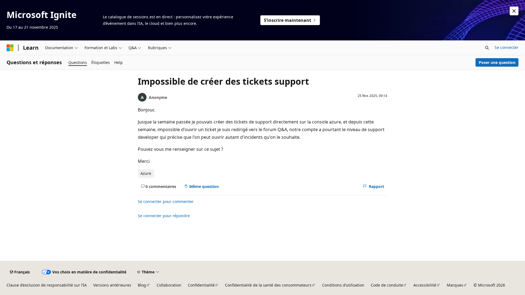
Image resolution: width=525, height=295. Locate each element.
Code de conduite (387, 285)
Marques (455, 285)
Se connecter (506, 47)
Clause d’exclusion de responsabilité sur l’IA (47, 285)
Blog (142, 285)
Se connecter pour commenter (166, 201)
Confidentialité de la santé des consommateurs (268, 285)
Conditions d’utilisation (343, 285)
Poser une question (497, 62)
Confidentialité (201, 285)
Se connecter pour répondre (164, 215)
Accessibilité (424, 285)
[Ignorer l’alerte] (514, 11)
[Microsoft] (10, 47)
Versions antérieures (112, 285)
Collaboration (169, 285)
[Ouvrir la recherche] (487, 48)
